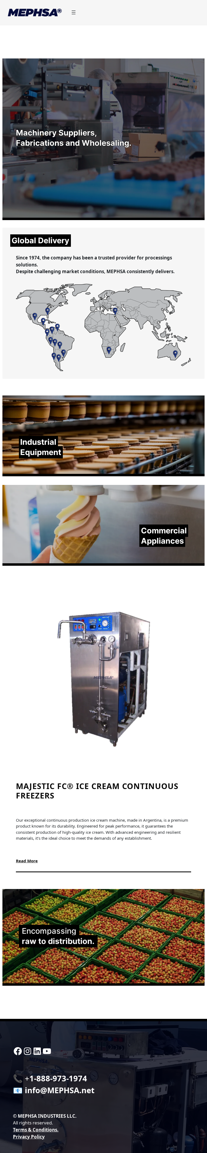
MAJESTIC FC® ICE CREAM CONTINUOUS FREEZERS (97, 791)
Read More (27, 860)
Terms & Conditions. (35, 1130)
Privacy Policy (29, 1137)
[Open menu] (73, 12)
